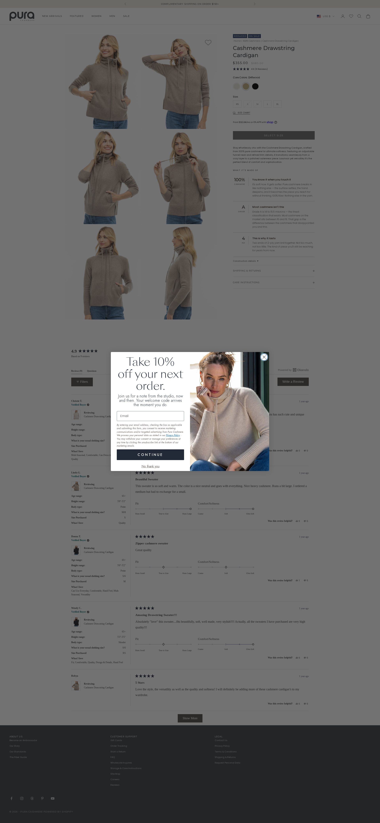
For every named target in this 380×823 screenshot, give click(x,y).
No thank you (151, 466)
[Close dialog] (264, 357)
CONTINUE (150, 454)
